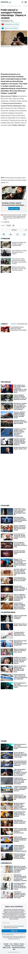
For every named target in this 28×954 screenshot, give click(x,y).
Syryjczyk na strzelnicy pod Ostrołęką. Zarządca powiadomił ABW (19, 244)
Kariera (22, 944)
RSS (14, 949)
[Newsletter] (4, 234)
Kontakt (6, 944)
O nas (11, 944)
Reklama (16, 944)
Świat (20, 6)
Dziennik (2, 6)
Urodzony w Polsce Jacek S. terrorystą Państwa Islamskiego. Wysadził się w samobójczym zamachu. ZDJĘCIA (13, 204)
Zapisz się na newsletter (10, 28)
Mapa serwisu (7, 947)
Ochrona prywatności (18, 946)
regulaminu (21, 926)
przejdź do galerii (14, 208)
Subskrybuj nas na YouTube (11, 24)
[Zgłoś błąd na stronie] (24, 234)
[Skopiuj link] (17, 234)
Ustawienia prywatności (18, 947)
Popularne (13, 324)
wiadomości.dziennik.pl (11, 6)
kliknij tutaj (17, 938)
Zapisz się (14, 931)
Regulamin (7, 946)
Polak (9, 225)
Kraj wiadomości (22, 324)
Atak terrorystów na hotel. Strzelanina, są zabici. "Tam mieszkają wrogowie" (19, 268)
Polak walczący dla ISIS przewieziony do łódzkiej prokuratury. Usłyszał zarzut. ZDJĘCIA (19, 261)
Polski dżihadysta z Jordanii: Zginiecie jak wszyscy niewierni (19, 252)
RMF (7, 182)
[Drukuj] (11, 234)
